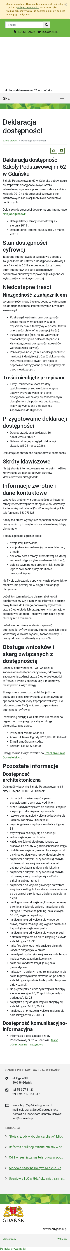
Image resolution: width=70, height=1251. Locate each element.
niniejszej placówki (14, 214)
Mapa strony (9, 1238)
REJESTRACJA (26, 32)
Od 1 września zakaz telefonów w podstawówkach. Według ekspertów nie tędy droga (37, 1157)
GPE (6, 98)
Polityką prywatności (28, 7)
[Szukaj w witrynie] (46, 24)
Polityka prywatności (13, 1248)
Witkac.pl (62, 1238)
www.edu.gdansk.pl (55, 1229)
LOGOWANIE (49, 32)
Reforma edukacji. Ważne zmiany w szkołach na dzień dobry (37, 1147)
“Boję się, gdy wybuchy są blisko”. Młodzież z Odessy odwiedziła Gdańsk (37, 1136)
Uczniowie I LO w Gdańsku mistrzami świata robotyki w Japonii (37, 1178)
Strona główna (10, 140)
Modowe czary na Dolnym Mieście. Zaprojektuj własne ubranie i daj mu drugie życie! (37, 1168)
